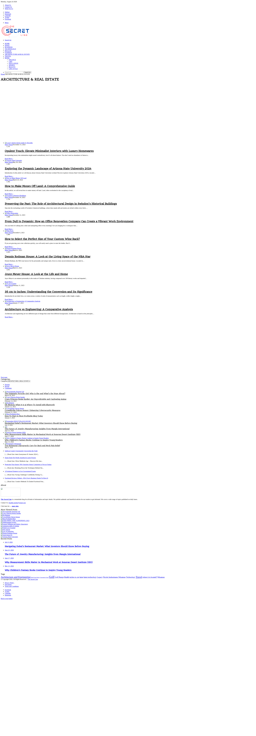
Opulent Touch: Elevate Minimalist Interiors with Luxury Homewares (49, 150)
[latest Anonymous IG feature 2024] (6, 535)
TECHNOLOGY (10, 49)
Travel (139, 577)
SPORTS (12, 65)
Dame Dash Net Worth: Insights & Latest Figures (20, 458)
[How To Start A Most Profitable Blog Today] (12, 414)
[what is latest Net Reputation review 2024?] (8, 522)
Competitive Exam (44, 577)
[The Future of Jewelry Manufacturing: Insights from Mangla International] (6, 427)
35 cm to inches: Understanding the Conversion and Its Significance (48, 291)
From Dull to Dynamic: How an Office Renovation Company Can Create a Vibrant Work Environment (69, 221)
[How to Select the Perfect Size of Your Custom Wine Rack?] (9, 231)
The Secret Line (33, 579)
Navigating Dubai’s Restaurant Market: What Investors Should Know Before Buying (41, 423)
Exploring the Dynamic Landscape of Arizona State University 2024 (48, 168)
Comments (8, 388)
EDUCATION (13, 63)
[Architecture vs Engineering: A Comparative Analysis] (22, 301)
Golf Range (59, 577)
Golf (51, 576)
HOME (7, 43)
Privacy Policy (9, 583)
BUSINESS (8, 47)
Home (3, 74)
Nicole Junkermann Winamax (114, 577)
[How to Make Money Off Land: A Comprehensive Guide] (15, 178)
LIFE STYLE (13, 69)
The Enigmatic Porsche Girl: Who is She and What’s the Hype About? (35, 394)
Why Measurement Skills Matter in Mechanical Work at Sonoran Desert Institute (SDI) (42, 434)
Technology (130, 577)
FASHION (8, 52)
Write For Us (9, 9)
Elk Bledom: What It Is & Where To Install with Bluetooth (30, 405)
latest (81, 577)
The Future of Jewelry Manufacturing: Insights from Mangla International (37, 429)
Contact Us (8, 7)
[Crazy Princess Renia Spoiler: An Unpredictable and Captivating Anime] (15, 397)
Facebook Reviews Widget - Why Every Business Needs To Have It (26, 478)
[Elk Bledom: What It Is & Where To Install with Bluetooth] (9, 403)
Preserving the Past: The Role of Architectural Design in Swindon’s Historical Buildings (61, 203)
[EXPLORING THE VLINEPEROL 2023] (15, 520)
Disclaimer (8, 584)
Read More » (9, 158)
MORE (7, 58)
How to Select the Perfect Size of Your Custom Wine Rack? (42, 238)
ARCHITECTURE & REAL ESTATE (17, 54)
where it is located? (149, 577)
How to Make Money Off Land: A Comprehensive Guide (40, 186)
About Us (8, 5)
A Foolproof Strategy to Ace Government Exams (20, 471)
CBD (10, 61)
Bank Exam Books (35, 577)
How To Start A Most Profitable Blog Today (24, 416)
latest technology (90, 577)
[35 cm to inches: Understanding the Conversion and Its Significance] (10, 283)
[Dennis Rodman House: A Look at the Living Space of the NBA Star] (13, 248)
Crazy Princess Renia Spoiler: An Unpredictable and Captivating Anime (35, 399)
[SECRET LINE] (15, 37)
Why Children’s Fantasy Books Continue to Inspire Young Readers (34, 440)
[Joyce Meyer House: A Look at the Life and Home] (12, 266)
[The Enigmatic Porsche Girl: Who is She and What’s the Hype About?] (14, 391)
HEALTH (8, 51)
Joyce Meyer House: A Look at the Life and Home (36, 274)
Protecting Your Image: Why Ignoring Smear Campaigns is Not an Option (28, 464)
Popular (7, 384)
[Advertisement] (61, 98)
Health (66, 577)
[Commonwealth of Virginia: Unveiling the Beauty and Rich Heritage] (10, 526)
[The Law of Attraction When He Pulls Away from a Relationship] (7, 531)
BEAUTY (12, 67)
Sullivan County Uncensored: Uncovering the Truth (21, 451)
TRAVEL (8, 56)
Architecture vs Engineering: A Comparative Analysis (39, 309)
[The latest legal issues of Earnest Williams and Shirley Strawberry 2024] (14, 524)
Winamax (161, 577)
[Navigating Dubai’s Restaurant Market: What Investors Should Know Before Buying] (17, 421)
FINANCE (12, 60)
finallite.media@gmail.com (17, 503)
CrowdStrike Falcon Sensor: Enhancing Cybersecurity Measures (32, 410)
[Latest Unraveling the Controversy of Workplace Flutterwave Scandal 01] (8, 528)
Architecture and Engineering (16, 577)
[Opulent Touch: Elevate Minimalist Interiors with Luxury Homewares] (19, 143)
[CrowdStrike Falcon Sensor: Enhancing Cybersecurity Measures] (14, 408)
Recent (7, 386)
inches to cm (74, 577)
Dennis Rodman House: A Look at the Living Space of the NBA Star (47, 256)
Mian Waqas (9, 144)
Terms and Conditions (12, 586)
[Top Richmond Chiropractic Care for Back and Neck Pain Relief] (13, 444)
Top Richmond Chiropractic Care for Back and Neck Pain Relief (32, 446)
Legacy (100, 577)
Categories (4, 381)
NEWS (7, 45)
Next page (4, 377)
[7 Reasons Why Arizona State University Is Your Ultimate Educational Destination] (9, 537)
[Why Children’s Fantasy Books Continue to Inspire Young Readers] (27, 438)
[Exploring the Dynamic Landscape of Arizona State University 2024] (13, 160)
